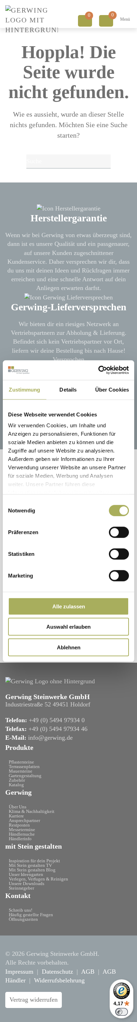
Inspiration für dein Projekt (34, 860)
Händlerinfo (20, 838)
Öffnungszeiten (23, 919)
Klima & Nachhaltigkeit (31, 811)
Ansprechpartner (24, 820)
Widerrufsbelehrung (59, 980)
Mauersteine (20, 771)
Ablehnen (68, 647)
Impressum (19, 971)
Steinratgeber (21, 888)
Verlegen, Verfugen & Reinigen (38, 879)
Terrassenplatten (24, 766)
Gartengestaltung (25, 775)
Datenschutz (57, 971)
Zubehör (17, 780)
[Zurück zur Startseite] (31, 20)
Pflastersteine (21, 762)
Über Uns (17, 806)
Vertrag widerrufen (33, 999)
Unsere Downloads (26, 883)
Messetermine (22, 829)
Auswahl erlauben (68, 627)
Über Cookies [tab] (112, 389)
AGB (87, 971)
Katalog (16, 784)
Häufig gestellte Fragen (31, 914)
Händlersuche (22, 834)
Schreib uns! (20, 910)
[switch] (119, 532)
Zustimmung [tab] (24, 389)
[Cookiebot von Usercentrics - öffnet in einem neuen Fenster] (98, 370)
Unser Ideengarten (26, 874)
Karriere (16, 816)
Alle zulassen (68, 606)
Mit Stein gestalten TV (30, 865)
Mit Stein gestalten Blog (32, 869)
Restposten (19, 825)
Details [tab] (68, 389)
